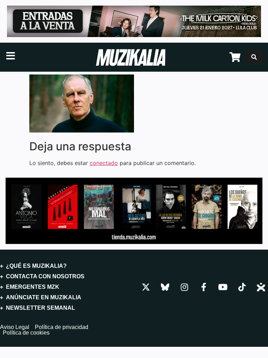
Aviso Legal (14, 327)
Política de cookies (26, 333)
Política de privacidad (61, 327)
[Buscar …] (254, 57)
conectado (104, 162)
